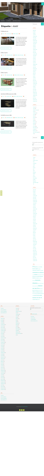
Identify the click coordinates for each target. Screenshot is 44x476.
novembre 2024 (35, 42)
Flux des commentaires (4, 311)
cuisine (35, 274)
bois (41, 266)
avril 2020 (34, 58)
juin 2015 (34, 96)
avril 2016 (34, 247)
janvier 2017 (34, 80)
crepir (33, 274)
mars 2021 (34, 216)
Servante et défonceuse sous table (8, 93)
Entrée (34, 166)
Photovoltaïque (35, 127)
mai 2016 (34, 86)
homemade (33, 280)
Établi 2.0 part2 (4, 52)
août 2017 (34, 71)
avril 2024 (34, 46)
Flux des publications (3, 309)
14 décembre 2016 (9, 54)
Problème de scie (4, 31)
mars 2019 (34, 62)
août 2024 (34, 45)
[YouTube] (1, 191)
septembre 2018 (35, 64)
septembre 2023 (35, 49)
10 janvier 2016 (8, 95)
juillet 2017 (34, 73)
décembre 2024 (35, 40)
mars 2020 (34, 219)
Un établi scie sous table (6, 114)
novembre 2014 (35, 101)
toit (43, 293)
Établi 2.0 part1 (4, 72)
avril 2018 (34, 65)
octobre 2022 (34, 55)
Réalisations (34, 130)
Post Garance (32, 316)
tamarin (39, 293)
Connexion (2, 308)
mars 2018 (34, 67)
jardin (38, 283)
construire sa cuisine (39, 270)
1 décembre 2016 (9, 74)
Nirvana (22, 406)
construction (34, 270)
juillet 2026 (34, 30)
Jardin (34, 120)
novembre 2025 (35, 36)
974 (33, 266)
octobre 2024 (34, 43)
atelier (36, 266)
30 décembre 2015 (9, 116)
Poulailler (34, 129)
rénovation (40, 291)
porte (37, 290)
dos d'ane (42, 274)
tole (32, 295)
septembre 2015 (35, 95)
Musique (34, 123)
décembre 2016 (35, 241)
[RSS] (1, 195)
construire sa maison (38, 272)
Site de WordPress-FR (3, 312)
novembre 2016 (35, 83)
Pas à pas (21, 54)
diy (40, 274)
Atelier (14, 33)
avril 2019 (34, 61)
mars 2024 (34, 207)
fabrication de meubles (35, 276)
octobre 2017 (34, 70)
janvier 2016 (34, 250)
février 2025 (34, 37)
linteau (42, 283)
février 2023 (34, 52)
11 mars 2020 (8, 33)
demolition (38, 274)
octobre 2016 (34, 244)
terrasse (41, 293)
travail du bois (37, 295)
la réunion (40, 283)
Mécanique (34, 121)
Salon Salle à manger (35, 132)
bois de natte (35, 268)
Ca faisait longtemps (33, 319)
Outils (17, 33)
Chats (33, 111)
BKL (3, 33)
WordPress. (26, 406)
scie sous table (34, 293)
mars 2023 (34, 210)
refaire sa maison (35, 291)
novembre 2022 (35, 213)
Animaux (34, 157)
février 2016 (34, 89)
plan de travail (34, 290)
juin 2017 (34, 74)
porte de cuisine (41, 290)
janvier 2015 (34, 98)
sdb (33, 133)
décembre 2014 (35, 99)
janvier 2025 (34, 39)
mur (39, 288)
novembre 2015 (35, 93)
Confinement (34, 163)
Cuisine (34, 114)
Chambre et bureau (35, 160)
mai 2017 (34, 76)
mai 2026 (34, 33)
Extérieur (34, 117)
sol (37, 293)
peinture (42, 288)
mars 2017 (34, 238)
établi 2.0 (38, 299)
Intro (33, 169)
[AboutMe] (1, 193)
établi (36, 299)
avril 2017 (34, 77)
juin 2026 (34, 31)
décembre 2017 (35, 68)
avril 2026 (34, 34)
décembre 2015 (35, 92)
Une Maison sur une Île (7, 3)
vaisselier (33, 299)
